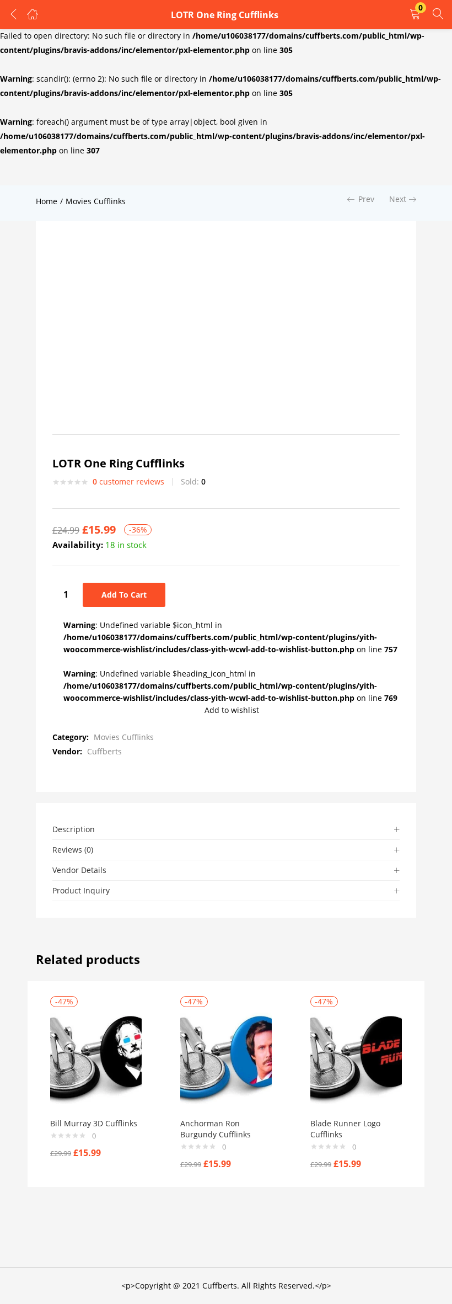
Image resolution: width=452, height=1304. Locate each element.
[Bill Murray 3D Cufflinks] (96, 1057)
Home (46, 201)
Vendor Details (79, 870)
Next (397, 199)
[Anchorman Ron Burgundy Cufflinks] (226, 1057)
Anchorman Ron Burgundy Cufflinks (215, 1129)
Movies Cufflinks (96, 201)
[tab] (226, 829)
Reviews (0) (72, 849)
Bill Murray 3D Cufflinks (93, 1123)
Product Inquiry (81, 890)
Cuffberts (104, 751)
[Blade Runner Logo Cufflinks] (356, 1057)
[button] (415, 15)
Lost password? (239, 147)
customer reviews (128, 481)
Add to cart (124, 594)
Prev (366, 199)
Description (73, 829)
